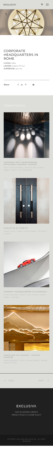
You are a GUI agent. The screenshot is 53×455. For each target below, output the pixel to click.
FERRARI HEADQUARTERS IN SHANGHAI (25, 292)
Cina (28, 295)
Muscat (7, 363)
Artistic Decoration (11, 295)
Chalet (19, 231)
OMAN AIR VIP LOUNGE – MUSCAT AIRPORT (22, 356)
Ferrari (35, 295)
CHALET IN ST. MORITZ (26, 204)
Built (6, 168)
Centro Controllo (16, 168)
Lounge (44, 360)
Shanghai (15, 297)
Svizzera (7, 233)
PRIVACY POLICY (19, 415)
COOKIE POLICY (34, 415)
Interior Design (30, 231)
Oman (14, 363)
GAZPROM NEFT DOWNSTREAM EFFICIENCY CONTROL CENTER (20, 163)
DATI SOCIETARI (22, 412)
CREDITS (34, 412)
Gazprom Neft (30, 168)
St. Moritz (42, 231)
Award (6, 231)
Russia (14, 170)
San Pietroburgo (25, 170)
